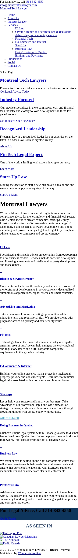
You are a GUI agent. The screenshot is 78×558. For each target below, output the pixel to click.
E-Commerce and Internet (30, 42)
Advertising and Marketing (17, 306)
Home (11, 14)
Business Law (23, 48)
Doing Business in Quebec (31, 52)
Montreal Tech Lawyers (23, 80)
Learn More (7, 168)
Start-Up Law (13, 176)
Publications (15, 59)
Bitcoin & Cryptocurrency (17, 278)
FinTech (5, 334)
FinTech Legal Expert (21, 154)
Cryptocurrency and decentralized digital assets (43, 31)
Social (11, 62)
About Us (13, 18)
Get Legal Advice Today (15, 91)
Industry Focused (17, 99)
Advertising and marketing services (36, 35)
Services (13, 25)
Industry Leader (17, 21)
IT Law (19, 28)
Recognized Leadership (22, 128)
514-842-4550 (34, 1)
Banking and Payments (29, 55)
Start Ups (20, 45)
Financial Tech (24, 38)
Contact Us (14, 65)
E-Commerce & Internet (15, 366)
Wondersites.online (29, 553)
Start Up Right (8, 194)
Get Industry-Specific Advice (17, 120)
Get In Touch (8, 518)
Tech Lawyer (13, 8)
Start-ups (6, 394)
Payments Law (9, 484)
